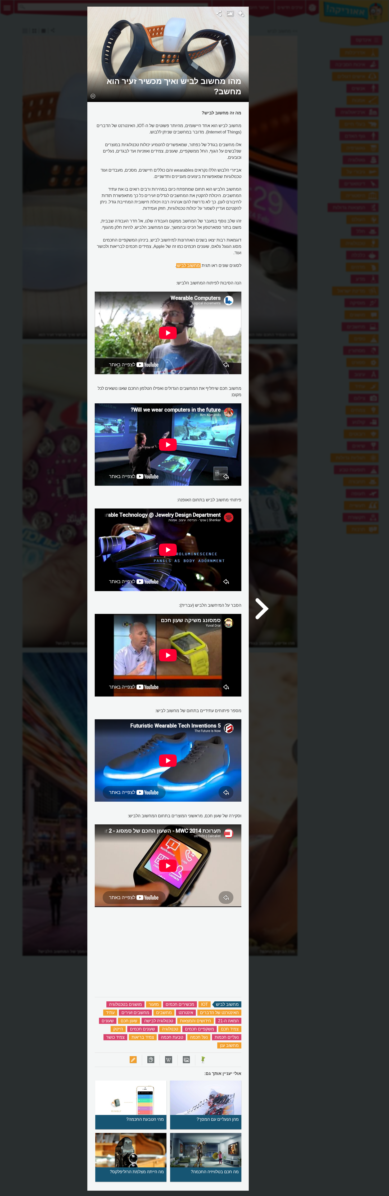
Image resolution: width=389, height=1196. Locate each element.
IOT (204, 1004)
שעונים (108, 1021)
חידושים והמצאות (195, 1021)
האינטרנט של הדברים (219, 1012)
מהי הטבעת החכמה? (145, 1119)
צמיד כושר (115, 1037)
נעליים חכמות (227, 1037)
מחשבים (164, 1012)
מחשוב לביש (188, 265)
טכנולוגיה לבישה (158, 1021)
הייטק (118, 1029)
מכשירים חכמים (180, 1004)
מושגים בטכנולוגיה (125, 1004)
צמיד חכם (230, 1029)
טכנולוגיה (170, 1029)
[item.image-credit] (92, 96)
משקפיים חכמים (199, 1029)
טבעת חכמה (172, 1037)
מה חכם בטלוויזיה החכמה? (215, 1172)
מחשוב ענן (229, 1045)
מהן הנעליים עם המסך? (218, 1119)
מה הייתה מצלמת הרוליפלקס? (137, 1172)
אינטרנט (186, 1012)
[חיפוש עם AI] (241, 14)
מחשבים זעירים (135, 1012)
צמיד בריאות (143, 1037)
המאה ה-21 (228, 1021)
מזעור (154, 1004)
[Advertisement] (314, 86)
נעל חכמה (199, 1037)
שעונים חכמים (142, 1029)
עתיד (110, 1012)
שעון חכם (129, 1021)
